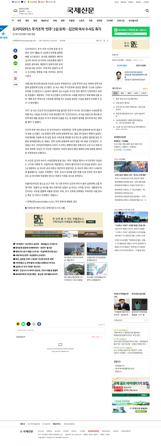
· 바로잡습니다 (119, 365)
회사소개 (41, 431)
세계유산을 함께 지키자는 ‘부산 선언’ (127, 335)
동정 (136, 144)
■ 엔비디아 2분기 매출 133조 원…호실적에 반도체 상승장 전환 (37, 251)
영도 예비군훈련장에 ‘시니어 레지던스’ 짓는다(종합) (73, 278)
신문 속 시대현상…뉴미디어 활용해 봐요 (128, 353)
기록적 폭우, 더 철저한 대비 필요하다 (127, 332)
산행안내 (117, 147)
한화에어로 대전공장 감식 (124, 193)
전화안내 (49, 431)
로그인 (117, 2)
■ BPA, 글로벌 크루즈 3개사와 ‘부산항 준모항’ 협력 (33, 259)
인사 (115, 144)
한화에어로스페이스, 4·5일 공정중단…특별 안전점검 (134, 189)
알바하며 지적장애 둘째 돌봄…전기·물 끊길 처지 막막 (139, 315)
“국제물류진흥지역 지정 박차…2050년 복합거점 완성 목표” (122, 315)
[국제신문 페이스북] (36, 207)
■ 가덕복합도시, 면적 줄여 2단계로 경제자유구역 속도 (34, 262)
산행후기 (125, 147)
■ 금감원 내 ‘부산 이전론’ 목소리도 (27, 266)
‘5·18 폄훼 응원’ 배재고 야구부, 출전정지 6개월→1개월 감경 (136, 243)
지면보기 (131, 2)
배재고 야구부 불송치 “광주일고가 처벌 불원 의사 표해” (134, 247)
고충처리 (115, 431)
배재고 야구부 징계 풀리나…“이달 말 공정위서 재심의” (134, 250)
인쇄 (15, 72)
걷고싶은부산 (46, 424)
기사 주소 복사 (15, 78)
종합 (115, 93)
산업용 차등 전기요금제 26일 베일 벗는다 (96, 259)
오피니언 (120, 20)
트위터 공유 (15, 57)
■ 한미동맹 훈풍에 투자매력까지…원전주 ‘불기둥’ (33, 247)
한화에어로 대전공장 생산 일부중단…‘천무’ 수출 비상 (134, 196)
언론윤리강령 (106, 431)
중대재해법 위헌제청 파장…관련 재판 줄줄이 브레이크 (134, 182)
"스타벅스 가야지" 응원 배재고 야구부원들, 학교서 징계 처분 (136, 232)
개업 (124, 144)
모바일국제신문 (126, 431)
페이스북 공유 (15, 51)
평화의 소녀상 (138, 60)
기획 (90, 20)
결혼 (128, 144)
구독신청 (146, 2)
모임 (119, 144)
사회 (19, 20)
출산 (132, 144)
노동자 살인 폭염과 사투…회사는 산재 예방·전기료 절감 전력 (136, 175)
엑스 (25, 2)
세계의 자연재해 (118, 60)
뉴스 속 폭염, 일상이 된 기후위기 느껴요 (128, 350)
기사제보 (82, 431)
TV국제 (110, 20)
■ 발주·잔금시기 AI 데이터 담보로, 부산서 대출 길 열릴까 (35, 270)
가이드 (118, 149)
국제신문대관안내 (69, 424)
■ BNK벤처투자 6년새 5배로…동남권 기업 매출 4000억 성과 (37, 274)
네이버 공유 (15, 63)
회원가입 (123, 2)
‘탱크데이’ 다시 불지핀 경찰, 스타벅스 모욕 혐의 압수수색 (135, 235)
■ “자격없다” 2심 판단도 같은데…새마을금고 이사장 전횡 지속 (38, 244)
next (148, 386)
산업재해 (119, 159)
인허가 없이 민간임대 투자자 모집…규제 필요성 (131, 341)
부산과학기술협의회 (34, 424)
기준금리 (128, 60)
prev (113, 386)
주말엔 (71, 20)
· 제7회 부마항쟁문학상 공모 (124, 368)
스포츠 (81, 20)
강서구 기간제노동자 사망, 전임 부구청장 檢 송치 (132, 178)
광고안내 (57, 431)
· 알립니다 (118, 371)
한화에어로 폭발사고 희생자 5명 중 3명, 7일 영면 (132, 185)
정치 (27, 20)
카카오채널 (33, 2)
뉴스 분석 (120, 339)
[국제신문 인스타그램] (55, 207)
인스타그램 (51, 2)
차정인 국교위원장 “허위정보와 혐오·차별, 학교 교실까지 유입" (137, 240)
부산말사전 (133, 20)
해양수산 (45, 20)
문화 (63, 20)
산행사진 (133, 147)
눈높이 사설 (121, 330)
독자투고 (74, 431)
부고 (140, 144)
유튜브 (43, 2)
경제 (35, 20)
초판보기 (138, 2)
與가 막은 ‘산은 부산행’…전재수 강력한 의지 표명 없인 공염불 (136, 344)
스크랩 (15, 85)
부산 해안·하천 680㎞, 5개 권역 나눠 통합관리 (96, 278)
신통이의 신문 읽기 (123, 348)
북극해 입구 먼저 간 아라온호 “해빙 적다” (73, 259)
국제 (55, 20)
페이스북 (17, 2)
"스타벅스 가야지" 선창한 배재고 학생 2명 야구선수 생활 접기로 (138, 225)
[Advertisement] (83, 62)
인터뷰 (99, 20)
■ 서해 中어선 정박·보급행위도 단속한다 (29, 255)
